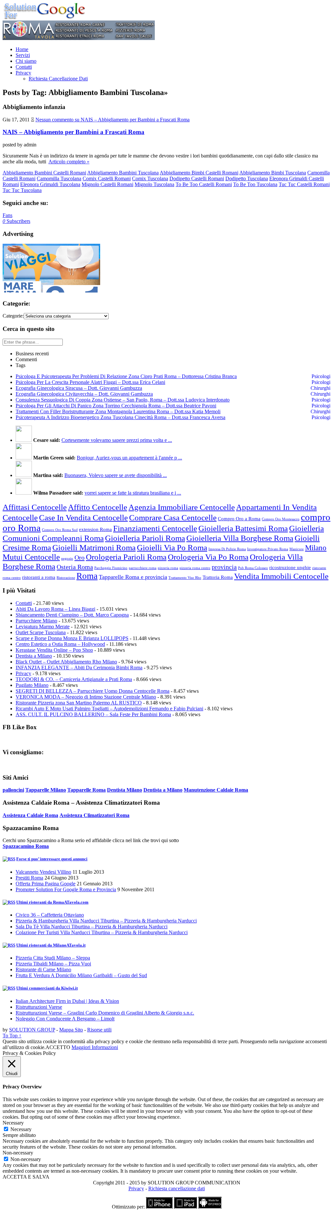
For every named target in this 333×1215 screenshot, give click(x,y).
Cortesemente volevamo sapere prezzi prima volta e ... (116, 440)
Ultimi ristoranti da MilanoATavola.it (51, 945)
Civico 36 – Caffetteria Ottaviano (50, 915)
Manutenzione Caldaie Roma (216, 790)
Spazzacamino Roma (26, 846)
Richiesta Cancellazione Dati (58, 78)
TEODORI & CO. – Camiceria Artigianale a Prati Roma (74, 679)
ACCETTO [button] (58, 1047)
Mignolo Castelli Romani (107, 184)
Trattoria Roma (218, 577)
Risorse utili (99, 1029)
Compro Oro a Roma (239, 518)
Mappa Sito (71, 1029)
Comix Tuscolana (150, 178)
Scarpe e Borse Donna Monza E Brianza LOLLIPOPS (72, 638)
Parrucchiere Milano (36, 620)
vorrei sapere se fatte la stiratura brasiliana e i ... (133, 493)
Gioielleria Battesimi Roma (243, 528)
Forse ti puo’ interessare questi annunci (51, 858)
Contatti (24, 67)
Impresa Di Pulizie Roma (227, 549)
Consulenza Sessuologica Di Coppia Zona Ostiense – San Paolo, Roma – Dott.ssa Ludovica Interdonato (123, 400)
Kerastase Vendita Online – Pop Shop (54, 650)
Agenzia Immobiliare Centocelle (181, 507)
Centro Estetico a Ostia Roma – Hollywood (60, 644)
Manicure (296, 549)
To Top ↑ (12, 1035)
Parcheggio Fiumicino (110, 568)
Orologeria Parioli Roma (126, 556)
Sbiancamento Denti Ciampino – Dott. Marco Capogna (72, 615)
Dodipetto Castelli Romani (196, 178)
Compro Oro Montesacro (281, 519)
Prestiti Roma (29, 878)
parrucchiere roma (142, 568)
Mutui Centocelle (31, 556)
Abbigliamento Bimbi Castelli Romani (199, 172)
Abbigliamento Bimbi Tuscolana (272, 172)
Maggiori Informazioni (95, 1047)
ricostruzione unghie (290, 567)
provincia (224, 566)
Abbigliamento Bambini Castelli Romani (44, 172)
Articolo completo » (68, 161)
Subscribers (16, 221)
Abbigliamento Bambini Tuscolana (123, 172)
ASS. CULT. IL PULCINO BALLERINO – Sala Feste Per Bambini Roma (93, 714)
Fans (7, 215)
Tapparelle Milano (45, 790)
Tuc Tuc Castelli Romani (304, 184)
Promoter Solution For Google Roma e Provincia (66, 889)
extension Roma (95, 529)
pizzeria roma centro (195, 568)
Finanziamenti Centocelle (155, 528)
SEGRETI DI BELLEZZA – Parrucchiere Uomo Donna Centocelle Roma (92, 691)
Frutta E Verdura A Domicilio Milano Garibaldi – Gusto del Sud (81, 975)
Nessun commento (112, 119)
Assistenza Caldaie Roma (30, 815)
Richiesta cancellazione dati (176, 1188)
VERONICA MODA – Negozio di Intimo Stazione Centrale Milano (86, 697)
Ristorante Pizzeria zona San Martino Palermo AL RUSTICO (79, 702)
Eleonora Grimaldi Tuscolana (50, 184)
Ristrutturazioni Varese (39, 1007)
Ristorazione (66, 578)
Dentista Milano (124, 790)
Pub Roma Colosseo (253, 568)
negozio (67, 558)
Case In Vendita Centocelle (83, 517)
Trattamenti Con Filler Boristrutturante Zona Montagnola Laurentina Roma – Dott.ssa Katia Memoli (118, 411)
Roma (87, 576)
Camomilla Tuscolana (59, 178)
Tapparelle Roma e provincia (133, 577)
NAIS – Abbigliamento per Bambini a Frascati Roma (73, 132)
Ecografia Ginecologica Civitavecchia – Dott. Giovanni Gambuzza (84, 394)
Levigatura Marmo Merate (43, 626)
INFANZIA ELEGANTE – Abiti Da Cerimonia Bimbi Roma (79, 667)
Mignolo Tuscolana (154, 184)
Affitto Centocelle (97, 507)
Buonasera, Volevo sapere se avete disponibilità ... (115, 475)
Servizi (23, 55)
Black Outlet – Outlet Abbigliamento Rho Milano (66, 661)
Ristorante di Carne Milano (43, 969)
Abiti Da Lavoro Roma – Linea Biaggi (55, 609)
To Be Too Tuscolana (255, 184)
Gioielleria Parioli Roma (145, 537)
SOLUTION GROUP (32, 1029)
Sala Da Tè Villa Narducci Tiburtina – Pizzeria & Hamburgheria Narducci (91, 926)
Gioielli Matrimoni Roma (94, 547)
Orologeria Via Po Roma (208, 556)
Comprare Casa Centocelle (173, 517)
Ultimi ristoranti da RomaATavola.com (52, 902)
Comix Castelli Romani (107, 178)
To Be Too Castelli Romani (204, 184)
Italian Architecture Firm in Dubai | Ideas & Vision (67, 1001)
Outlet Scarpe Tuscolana (41, 632)
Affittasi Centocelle (35, 507)
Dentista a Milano (34, 656)
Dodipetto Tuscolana (246, 178)
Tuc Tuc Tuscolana (22, 190)
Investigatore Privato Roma (267, 549)
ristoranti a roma (38, 577)
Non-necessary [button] (18, 1152)
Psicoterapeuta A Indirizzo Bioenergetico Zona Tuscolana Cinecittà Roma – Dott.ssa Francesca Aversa (120, 417)
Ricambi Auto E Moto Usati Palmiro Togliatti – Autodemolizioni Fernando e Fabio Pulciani (109, 708)
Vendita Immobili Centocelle (281, 575)
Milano (315, 548)
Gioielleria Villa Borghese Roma (239, 537)
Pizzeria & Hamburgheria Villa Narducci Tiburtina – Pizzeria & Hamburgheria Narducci (106, 920)
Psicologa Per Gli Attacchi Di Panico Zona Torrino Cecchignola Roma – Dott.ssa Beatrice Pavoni (116, 405)
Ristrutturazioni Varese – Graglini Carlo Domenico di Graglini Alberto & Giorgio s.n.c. (105, 1013)
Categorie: (13, 316)
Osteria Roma (75, 566)
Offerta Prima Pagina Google (45, 883)
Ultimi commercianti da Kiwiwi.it (47, 988)
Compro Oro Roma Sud (60, 530)
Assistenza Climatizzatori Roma (94, 815)
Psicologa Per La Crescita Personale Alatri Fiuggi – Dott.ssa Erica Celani (90, 382)
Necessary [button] (13, 1123)
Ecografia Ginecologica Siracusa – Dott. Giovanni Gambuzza (79, 388)
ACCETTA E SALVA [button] (26, 1177)
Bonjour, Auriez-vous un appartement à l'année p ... (129, 457)
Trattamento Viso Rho (184, 578)
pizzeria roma (168, 568)
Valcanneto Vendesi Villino (43, 872)
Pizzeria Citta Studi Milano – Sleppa (53, 958)
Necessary (21, 1129)
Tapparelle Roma (86, 790)
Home (22, 49)
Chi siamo (26, 61)
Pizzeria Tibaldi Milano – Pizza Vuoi (53, 963)
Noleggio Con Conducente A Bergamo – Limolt (65, 1018)
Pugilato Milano (32, 685)
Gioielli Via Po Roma (172, 547)
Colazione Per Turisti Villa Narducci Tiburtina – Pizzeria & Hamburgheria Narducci (102, 932)
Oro (79, 557)
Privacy (23, 72)
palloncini (13, 790)
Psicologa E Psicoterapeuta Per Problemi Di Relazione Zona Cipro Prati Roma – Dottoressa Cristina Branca (126, 376)
